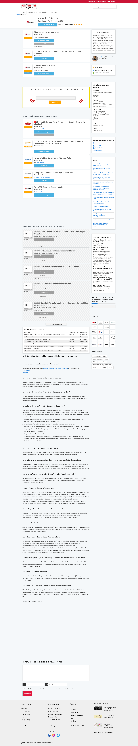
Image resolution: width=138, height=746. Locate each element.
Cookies (73, 721)
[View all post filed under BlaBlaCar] (100, 327)
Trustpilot (23, 743)
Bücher (111, 367)
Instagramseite (98, 150)
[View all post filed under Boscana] (112, 327)
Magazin (112, 1)
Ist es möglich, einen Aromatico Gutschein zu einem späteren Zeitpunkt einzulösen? (101, 188)
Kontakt (73, 710)
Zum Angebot (44, 256)
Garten (57, 717)
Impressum (74, 712)
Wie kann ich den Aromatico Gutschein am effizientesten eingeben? (103, 173)
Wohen (94, 362)
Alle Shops (54, 12)
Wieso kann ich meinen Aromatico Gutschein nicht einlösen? (102, 178)
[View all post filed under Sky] (100, 332)
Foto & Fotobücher (98, 364)
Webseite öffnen (48, 25)
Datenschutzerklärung (78, 715)
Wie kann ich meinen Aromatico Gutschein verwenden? (101, 169)
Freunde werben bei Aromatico (101, 206)
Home (23, 12)
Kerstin (102, 57)
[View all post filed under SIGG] (106, 344)
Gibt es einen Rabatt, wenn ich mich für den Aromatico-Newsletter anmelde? (103, 193)
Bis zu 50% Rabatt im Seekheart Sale (48, 187)
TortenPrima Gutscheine (41, 128)
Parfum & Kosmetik (98, 359)
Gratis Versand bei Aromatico (45, 65)
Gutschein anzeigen (43, 239)
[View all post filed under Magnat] (112, 332)
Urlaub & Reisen (53, 711)
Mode (104, 356)
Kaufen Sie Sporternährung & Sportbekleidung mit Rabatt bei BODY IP (110, 709)
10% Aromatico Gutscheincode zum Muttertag (59, 251)
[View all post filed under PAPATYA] (106, 332)
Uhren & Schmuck (54, 708)
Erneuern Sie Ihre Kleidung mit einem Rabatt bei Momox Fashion (109, 717)
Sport (106, 359)
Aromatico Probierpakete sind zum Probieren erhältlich (102, 210)
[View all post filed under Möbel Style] (112, 338)
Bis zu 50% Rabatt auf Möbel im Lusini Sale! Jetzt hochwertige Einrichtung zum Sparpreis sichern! (58, 142)
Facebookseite (98, 149)
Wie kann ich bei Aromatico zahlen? (102, 220)
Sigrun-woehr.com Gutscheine (43, 177)
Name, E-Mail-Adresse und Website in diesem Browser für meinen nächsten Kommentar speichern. (52, 689)
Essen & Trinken (97, 356)
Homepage (98, 143)
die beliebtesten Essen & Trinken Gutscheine (55, 368)
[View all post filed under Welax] (106, 327)
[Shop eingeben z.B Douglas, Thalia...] (115, 7)
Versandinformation (100, 146)
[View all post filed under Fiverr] (112, 344)
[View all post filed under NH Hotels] (100, 338)
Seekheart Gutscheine (41, 191)
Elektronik (95, 367)
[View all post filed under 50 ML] (94, 338)
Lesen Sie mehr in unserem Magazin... (103, 732)
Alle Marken (25, 726)
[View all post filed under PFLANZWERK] (94, 332)
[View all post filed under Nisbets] (94, 344)
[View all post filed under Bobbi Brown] (106, 322)
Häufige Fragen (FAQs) (78, 725)
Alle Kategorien (43, 12)
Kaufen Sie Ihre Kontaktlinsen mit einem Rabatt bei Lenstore (109, 726)
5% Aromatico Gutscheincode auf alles (56, 284)
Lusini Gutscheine (40, 148)
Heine (24, 717)
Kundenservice (99, 147)
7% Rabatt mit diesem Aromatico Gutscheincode (60, 267)
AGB (72, 718)
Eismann (25, 372)
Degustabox (26, 370)
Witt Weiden (26, 711)
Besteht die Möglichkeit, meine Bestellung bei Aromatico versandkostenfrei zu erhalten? (101, 215)
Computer (108, 364)
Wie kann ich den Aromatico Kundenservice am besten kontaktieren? (100, 224)
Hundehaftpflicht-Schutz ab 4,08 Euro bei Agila (52, 158)
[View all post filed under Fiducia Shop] (100, 344)
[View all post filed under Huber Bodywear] (94, 327)
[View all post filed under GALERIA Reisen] (112, 322)
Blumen (50, 717)
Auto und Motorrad (54, 720)
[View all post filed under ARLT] (94, 322)
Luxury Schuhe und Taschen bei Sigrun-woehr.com (53, 173)
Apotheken (103, 367)
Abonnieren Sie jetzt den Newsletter (97, 1)
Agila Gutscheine (40, 162)
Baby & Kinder (102, 362)
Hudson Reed (26, 714)
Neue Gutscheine (32, 12)
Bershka (24, 708)
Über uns (73, 704)
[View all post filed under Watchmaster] (100, 322)
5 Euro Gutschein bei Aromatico (46, 32)
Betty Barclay (26, 720)
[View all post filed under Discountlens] (106, 338)
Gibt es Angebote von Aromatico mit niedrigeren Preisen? (102, 202)
